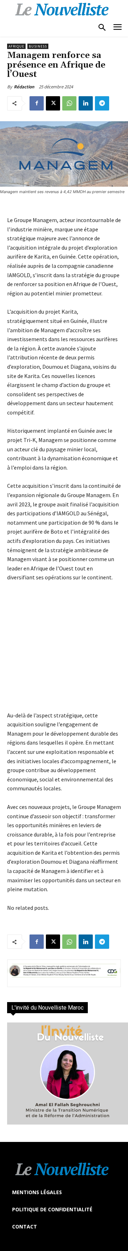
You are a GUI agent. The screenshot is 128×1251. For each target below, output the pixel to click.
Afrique (16, 46)
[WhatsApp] (69, 103)
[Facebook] (37, 103)
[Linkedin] (86, 103)
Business (38, 46)
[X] (53, 103)
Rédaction (24, 87)
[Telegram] (102, 103)
